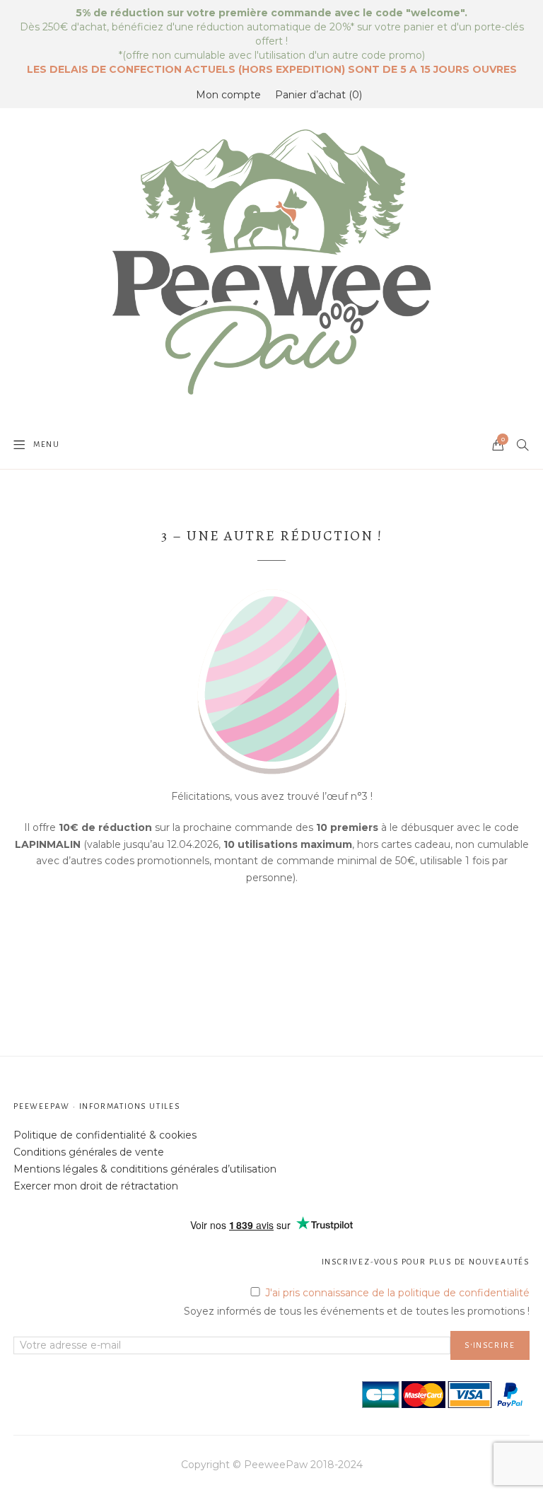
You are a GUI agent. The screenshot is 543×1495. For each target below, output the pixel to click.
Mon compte (228, 94)
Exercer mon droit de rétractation (95, 1186)
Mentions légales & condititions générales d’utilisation (144, 1169)
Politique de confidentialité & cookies (105, 1135)
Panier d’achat (317, 94)
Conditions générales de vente (88, 1152)
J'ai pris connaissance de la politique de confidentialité (397, 1292)
